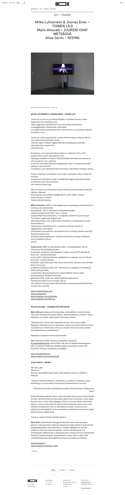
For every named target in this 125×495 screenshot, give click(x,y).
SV (11, 2)
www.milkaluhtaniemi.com (42, 291)
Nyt (41, 9)
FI (9, 2)
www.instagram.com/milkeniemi (44, 296)
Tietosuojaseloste (86, 488)
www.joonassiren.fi (39, 294)
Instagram (72, 470)
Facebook (62, 470)
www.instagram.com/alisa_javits (44, 446)
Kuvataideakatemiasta (40, 343)
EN (14, 2)
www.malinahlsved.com (40, 354)
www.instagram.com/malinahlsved (45, 356)
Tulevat (46, 9)
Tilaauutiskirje (53, 470)
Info (121, 2)
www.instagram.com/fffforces (43, 299)
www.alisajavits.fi (38, 443)
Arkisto (53, 9)
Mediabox (35, 451)
